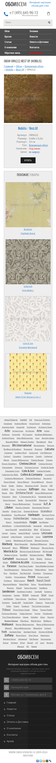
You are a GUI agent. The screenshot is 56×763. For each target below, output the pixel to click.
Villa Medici (28, 290)
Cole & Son (28, 343)
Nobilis (9, 69)
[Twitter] (40, 761)
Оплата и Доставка (17, 721)
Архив (10, 741)
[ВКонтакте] (37, 761)
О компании (14, 728)
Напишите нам (19, 687)
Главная (8, 66)
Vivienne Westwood (28, 347)
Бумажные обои (34, 66)
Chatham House (28, 233)
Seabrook (28, 286)
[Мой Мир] (47, 761)
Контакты (12, 734)
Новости (12, 709)
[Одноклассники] (44, 761)
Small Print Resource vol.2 (28, 397)
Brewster (28, 229)
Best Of (20, 69)
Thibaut (28, 393)
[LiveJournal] (50, 761)
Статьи (10, 715)
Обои (16, 4)
